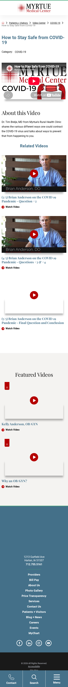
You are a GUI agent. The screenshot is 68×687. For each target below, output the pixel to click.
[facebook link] (20, 643)
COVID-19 (55, 23)
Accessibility (34, 666)
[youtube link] (49, 643)
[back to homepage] (3, 23)
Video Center (39, 23)
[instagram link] (39, 643)
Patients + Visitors (18, 23)
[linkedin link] (29, 643)
